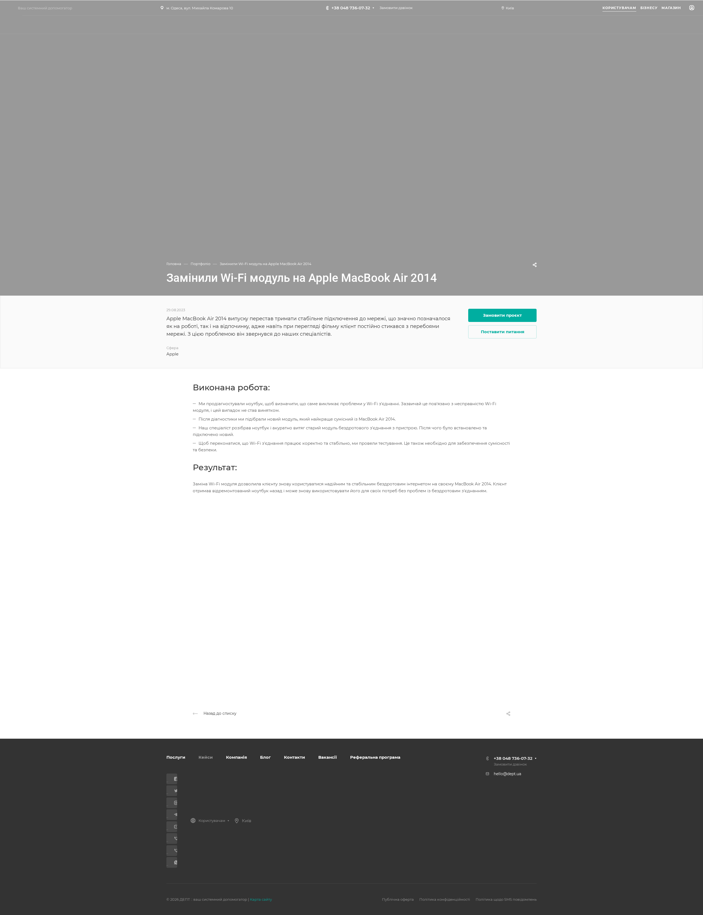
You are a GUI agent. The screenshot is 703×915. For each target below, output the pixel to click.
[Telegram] (174, 814)
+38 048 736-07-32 (350, 7)
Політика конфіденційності (444, 899)
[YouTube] (174, 826)
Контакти (294, 757)
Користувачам (619, 8)
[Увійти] (691, 7)
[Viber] (174, 838)
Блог (265, 757)
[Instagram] (174, 802)
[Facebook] (174, 779)
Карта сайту (261, 899)
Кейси (206, 757)
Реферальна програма (375, 757)
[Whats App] (174, 862)
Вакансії (327, 757)
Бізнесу (649, 8)
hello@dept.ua (507, 773)
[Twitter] (174, 790)
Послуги (175, 757)
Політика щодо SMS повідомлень (506, 899)
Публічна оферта (398, 899)
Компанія (236, 757)
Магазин (671, 8)
